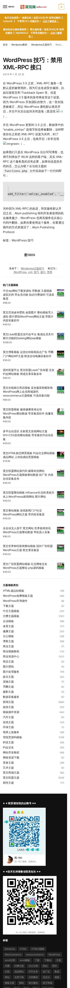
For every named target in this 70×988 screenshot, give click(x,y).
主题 (58, 960)
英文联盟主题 (11, 777)
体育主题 (8, 626)
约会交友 (8, 747)
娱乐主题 (8, 676)
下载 (37, 960)
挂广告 (46, 971)
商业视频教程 (11, 651)
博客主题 (8, 641)
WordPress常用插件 (15, 600)
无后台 (46, 977)
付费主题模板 (11, 616)
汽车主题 (8, 717)
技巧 (36, 272)
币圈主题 (8, 686)
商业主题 (8, 646)
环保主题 (8, 727)
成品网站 (19, 971)
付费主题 (19, 965)
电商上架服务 (11, 732)
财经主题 (8, 782)
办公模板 (8, 636)
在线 (7, 971)
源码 (21, 982)
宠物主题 (8, 681)
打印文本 (33, 971)
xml (30, 272)
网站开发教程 (11, 752)
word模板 (25, 960)
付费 (7, 965)
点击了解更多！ (51, 21)
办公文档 (33, 965)
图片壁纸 (8, 666)
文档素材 (33, 977)
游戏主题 (8, 722)
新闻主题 (8, 701)
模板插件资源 (11, 712)
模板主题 (9, 982)
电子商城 (47, 982)
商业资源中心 (11, 656)
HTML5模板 (38, 948)
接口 (43, 272)
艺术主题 (8, 767)
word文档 (10, 960)
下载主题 (8, 605)
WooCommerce (13, 954)
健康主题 (8, 631)
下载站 (47, 960)
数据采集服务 (11, 696)
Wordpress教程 (19, 44)
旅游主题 (8, 707)
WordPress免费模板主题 (18, 595)
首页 (5, 44)
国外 (54, 965)
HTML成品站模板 (13, 590)
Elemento (10, 948)
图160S (29, 255)
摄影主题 (8, 691)
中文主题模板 (11, 611)
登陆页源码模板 (12, 737)
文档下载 (19, 977)
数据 (57, 971)
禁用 (49, 272)
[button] (61, 7)
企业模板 (8, 621)
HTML (23, 948)
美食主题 (8, 762)
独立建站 (33, 982)
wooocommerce (35, 954)
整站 (7, 977)
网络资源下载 (11, 757)
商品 (45, 965)
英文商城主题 (11, 772)
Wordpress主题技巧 (41, 44)
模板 (57, 977)
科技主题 (8, 742)
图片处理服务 (11, 671)
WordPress (20, 272)
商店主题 (8, 661)
